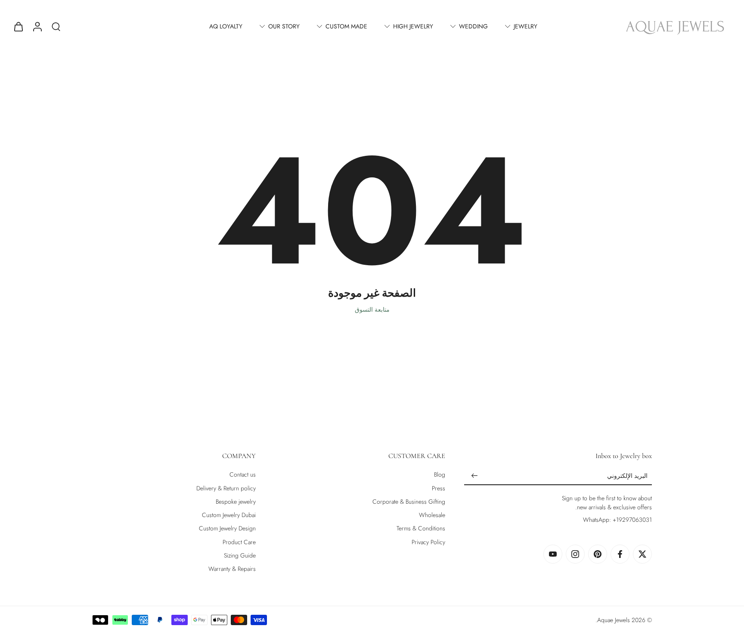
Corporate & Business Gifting (408, 502)
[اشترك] (474, 476)
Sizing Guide (240, 555)
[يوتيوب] (552, 554)
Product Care (239, 542)
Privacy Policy (428, 542)
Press (438, 488)
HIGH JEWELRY (413, 26)
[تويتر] (642, 554)
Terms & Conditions (421, 528)
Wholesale (432, 515)
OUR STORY (284, 26)
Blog (439, 475)
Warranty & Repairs (232, 569)
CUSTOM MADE (346, 26)
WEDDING (473, 26)
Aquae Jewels (613, 620)
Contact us (242, 475)
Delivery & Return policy (226, 488)
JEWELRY (525, 26)
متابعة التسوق (372, 309)
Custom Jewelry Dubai (229, 515)
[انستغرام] (575, 554)
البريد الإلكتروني (627, 476)
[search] (55, 26)
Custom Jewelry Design (227, 528)
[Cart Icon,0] (18, 26)
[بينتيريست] (597, 554)
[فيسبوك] (620, 554)
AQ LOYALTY (225, 26)
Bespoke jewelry (236, 502)
